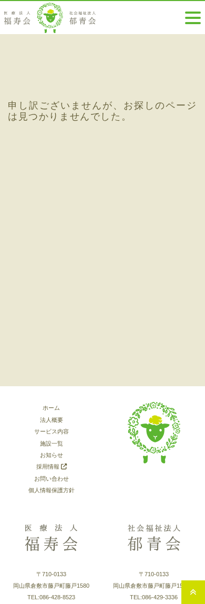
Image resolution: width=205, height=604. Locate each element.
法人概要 (51, 420)
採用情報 (48, 466)
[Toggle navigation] (193, 18)
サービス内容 (51, 431)
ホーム (51, 408)
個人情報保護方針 (51, 490)
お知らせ (51, 455)
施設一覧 (51, 443)
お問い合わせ (51, 478)
